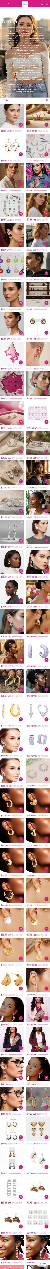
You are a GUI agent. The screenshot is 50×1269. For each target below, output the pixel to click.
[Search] (8, 3)
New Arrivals (34, 10)
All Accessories (22, 10)
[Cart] (47, 3)
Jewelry (11, 10)
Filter (6, 100)
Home (4, 10)
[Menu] (3, 3)
